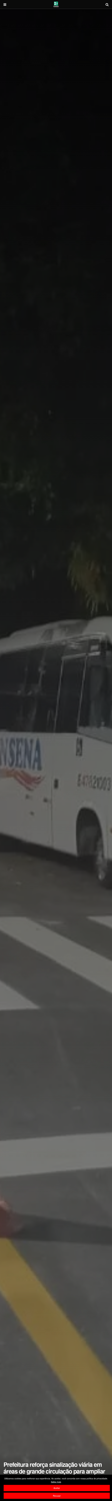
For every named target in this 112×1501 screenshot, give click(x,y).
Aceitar (57, 1488)
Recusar (57, 1495)
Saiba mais (56, 1481)
